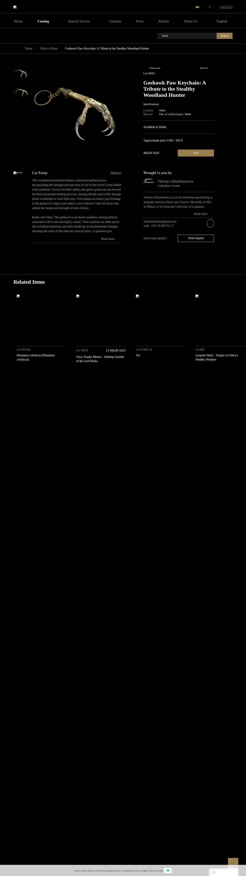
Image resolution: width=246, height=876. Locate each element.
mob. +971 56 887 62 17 (159, 225)
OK (168, 870)
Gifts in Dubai (48, 48)
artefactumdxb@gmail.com (160, 221)
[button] (228, 373)
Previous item (155, 68)
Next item (204, 68)
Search (224, 35)
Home (28, 48)
